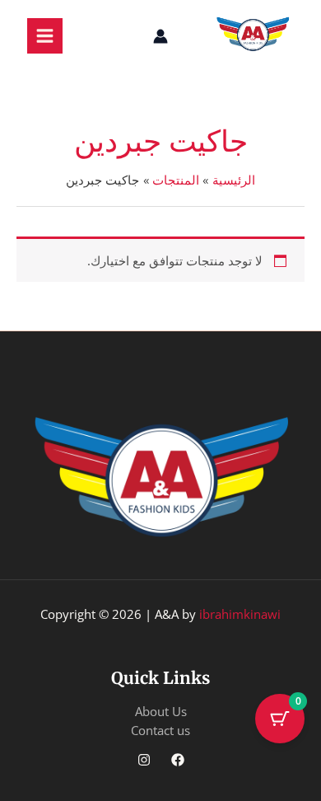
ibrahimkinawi (240, 614)
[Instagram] (144, 759)
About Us (161, 711)
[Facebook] (177, 759)
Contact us (160, 730)
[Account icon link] (160, 36)
